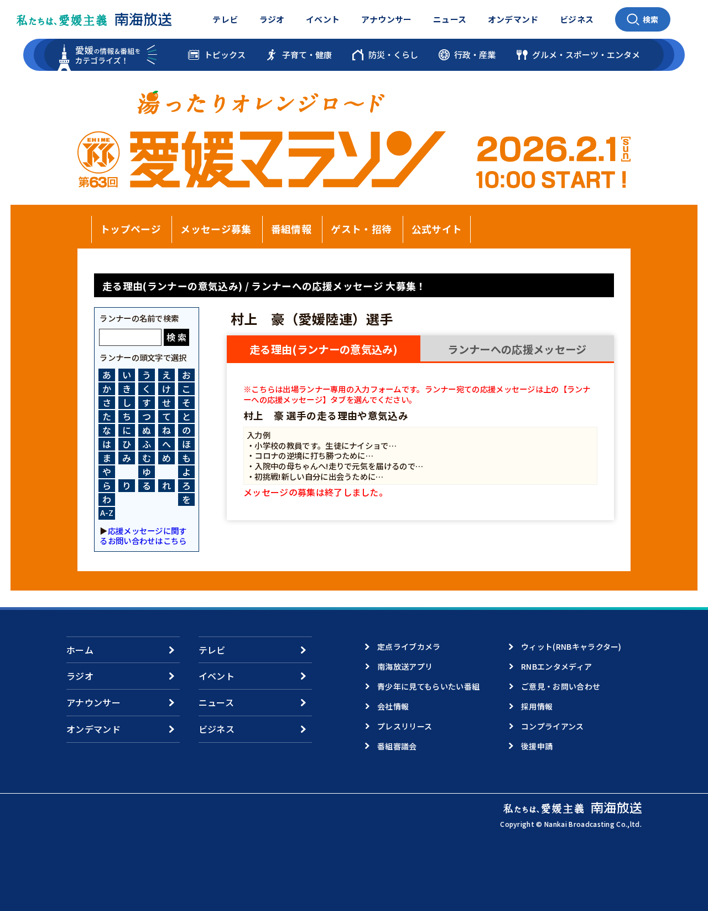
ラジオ (272, 19)
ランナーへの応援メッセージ (516, 349)
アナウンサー (386, 19)
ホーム (79, 649)
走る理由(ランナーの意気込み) (323, 349)
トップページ (130, 229)
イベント (323, 19)
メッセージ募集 (215, 229)
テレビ (225, 19)
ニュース (449, 19)
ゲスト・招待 (361, 229)
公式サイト (437, 229)
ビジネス (577, 19)
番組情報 (291, 229)
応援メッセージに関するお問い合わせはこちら (143, 535)
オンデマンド (513, 19)
